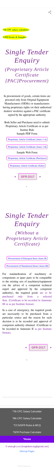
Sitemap (24, 451)
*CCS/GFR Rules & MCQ (27, 425)
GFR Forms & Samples (14, 37)
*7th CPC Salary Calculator (27, 411)
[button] (50, 12)
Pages (31, 451)
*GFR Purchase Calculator (27, 432)
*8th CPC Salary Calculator (27, 418)
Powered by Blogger (27, 460)
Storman (34, 466)
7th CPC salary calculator (16, 29)
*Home (27, 439)
